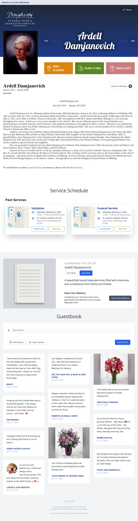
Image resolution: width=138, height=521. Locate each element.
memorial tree (36, 167)
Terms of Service (76, 509)
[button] (18, 214)
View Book (71, 273)
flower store (76, 167)
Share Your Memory (120, 298)
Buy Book (86, 273)
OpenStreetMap (72, 513)
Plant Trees (56, 229)
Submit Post (122, 342)
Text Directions (39, 229)
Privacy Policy (61, 509)
